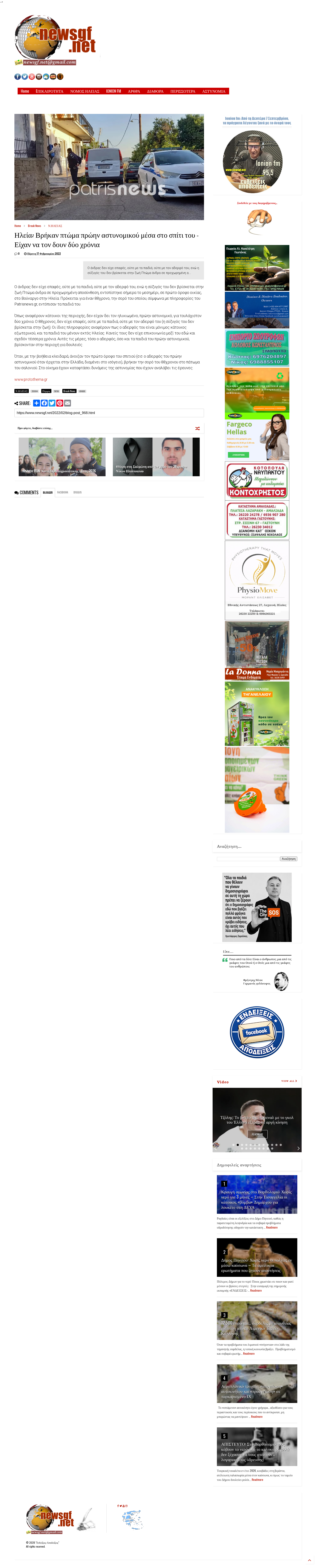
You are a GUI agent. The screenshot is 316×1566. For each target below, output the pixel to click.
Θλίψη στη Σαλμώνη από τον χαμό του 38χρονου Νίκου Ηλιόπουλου (151, 468)
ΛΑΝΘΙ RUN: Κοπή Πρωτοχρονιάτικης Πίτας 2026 (59, 470)
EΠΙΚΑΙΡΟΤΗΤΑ (49, 91)
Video (223, 1081)
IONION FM (113, 91)
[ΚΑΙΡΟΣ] (46, 78)
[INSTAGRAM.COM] (39, 78)
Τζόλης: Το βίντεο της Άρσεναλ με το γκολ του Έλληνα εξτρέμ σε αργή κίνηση (257, 1119)
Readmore (257, 1134)
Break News (34, 225)
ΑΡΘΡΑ (134, 91)
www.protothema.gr (31, 379)
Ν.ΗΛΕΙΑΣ (55, 225)
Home (25, 91)
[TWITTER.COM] (24, 78)
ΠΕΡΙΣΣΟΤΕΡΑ (182, 91)
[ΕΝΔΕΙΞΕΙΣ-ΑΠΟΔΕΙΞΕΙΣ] (53, 78)
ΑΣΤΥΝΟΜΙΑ (213, 91)
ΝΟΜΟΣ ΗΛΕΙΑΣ (84, 91)
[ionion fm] (60, 78)
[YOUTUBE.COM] (32, 78)
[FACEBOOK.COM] (17, 78)
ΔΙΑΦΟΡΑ (155, 91)
